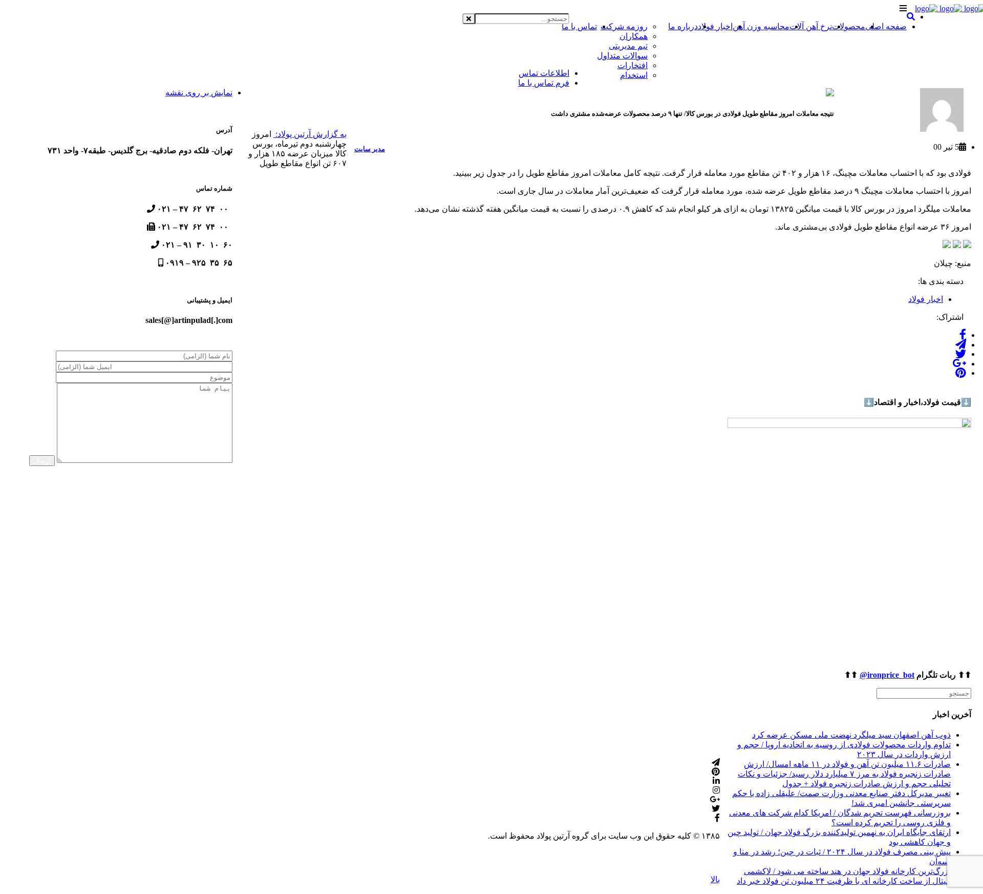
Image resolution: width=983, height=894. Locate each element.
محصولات (848, 26)
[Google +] (959, 363)
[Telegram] (960, 344)
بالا (715, 879)
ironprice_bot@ (887, 674)
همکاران (633, 36)
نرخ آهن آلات (810, 26)
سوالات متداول (622, 55)
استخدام (634, 75)
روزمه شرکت (624, 26)
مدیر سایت (369, 149)
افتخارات (632, 65)
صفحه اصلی (886, 26)
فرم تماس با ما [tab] (543, 82)
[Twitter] (960, 354)
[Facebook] (962, 335)
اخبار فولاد (715, 26)
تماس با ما (579, 26)
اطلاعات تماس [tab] (544, 73)
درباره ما (683, 26)
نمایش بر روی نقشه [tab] (198, 92)
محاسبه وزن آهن (761, 26)
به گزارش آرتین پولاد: (310, 134)
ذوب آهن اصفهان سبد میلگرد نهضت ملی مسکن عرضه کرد (851, 734)
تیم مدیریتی (628, 46)
